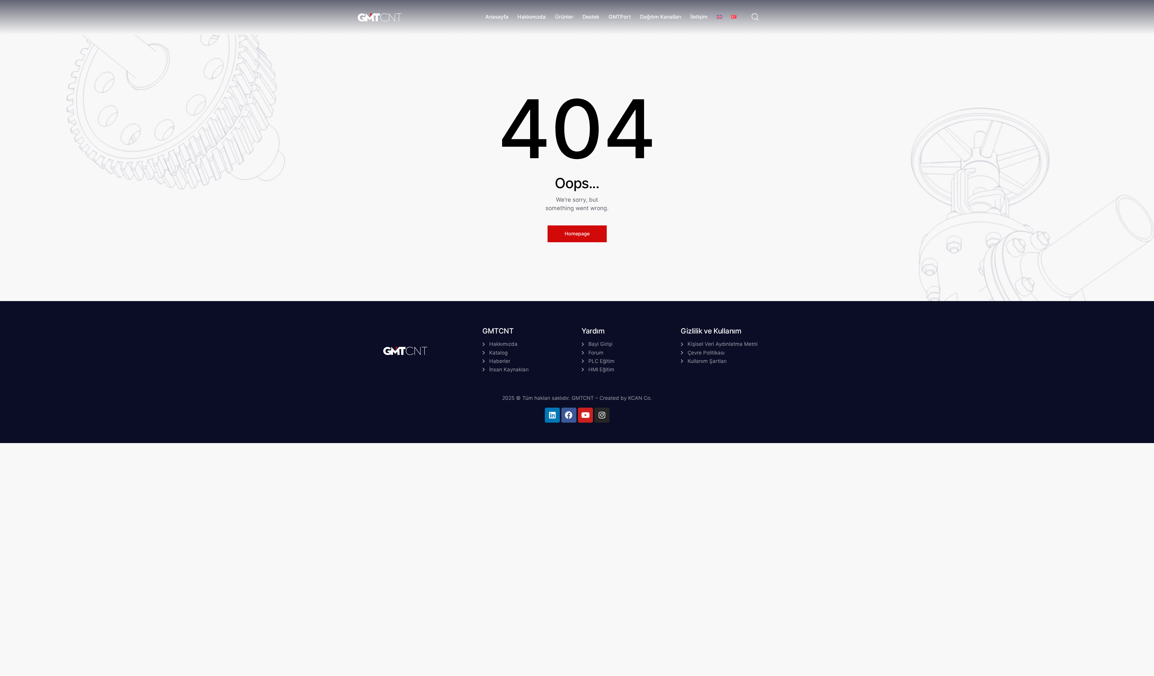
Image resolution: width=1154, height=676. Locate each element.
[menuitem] (719, 17)
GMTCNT (583, 398)
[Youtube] (585, 415)
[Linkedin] (552, 415)
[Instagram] (601, 415)
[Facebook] (568, 415)
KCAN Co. (640, 398)
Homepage (577, 234)
